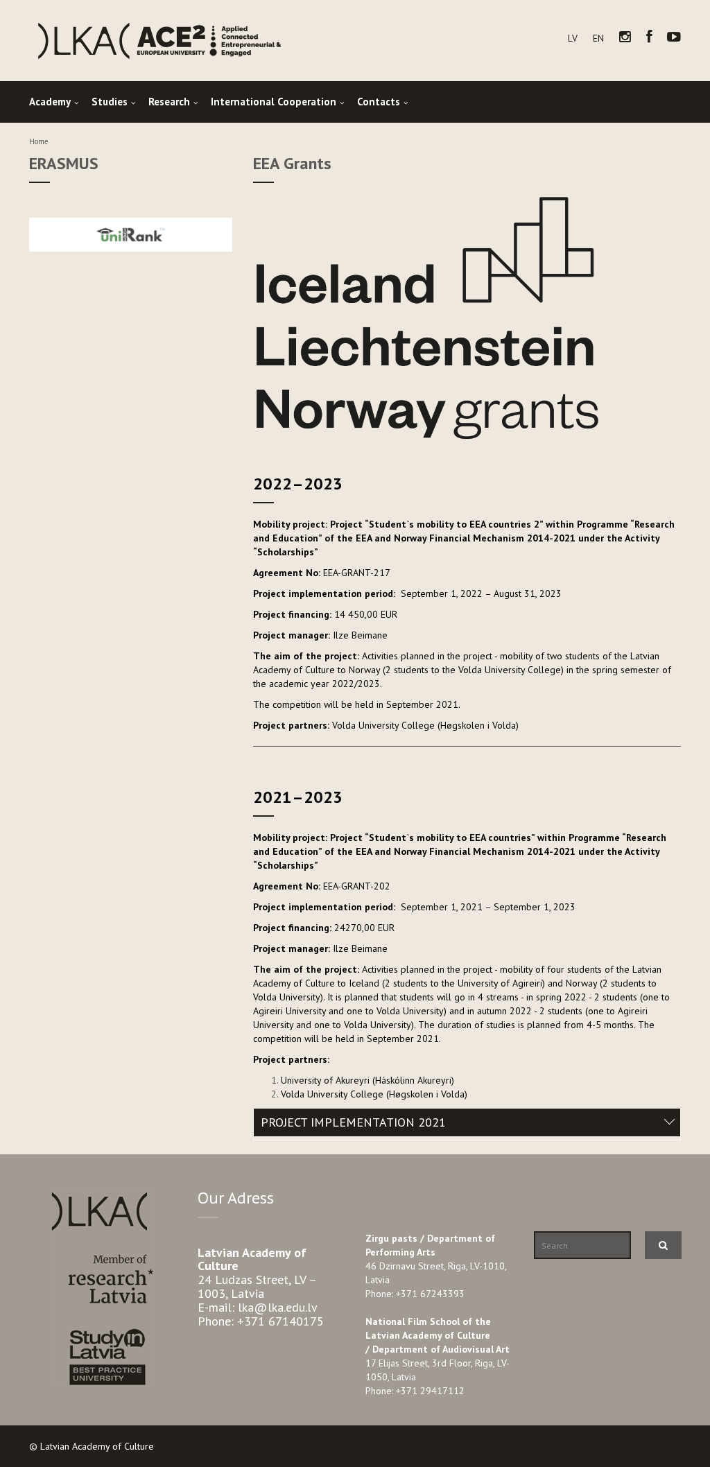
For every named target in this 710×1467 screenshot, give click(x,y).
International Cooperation (273, 101)
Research (169, 101)
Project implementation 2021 (353, 1122)
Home (39, 141)
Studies (110, 101)
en (598, 38)
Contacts (378, 101)
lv (573, 38)
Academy (50, 101)
